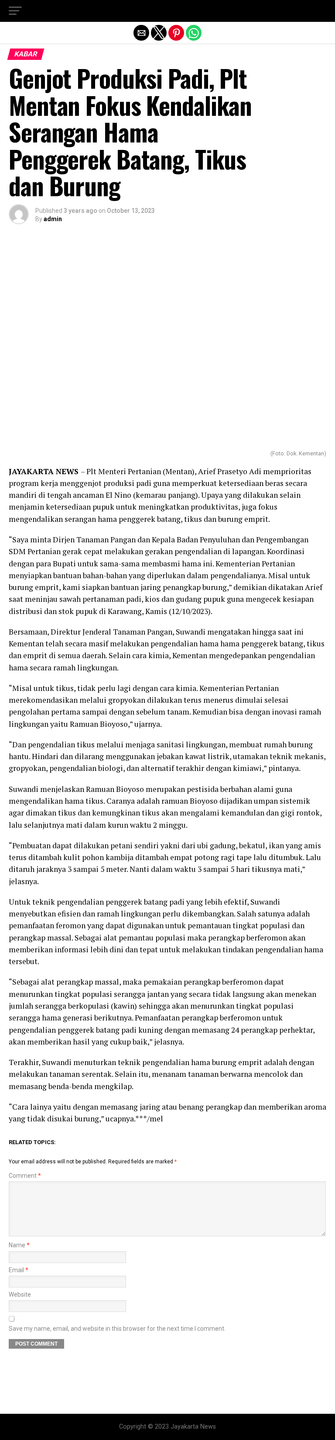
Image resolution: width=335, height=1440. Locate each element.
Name (19, 1245)
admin (53, 218)
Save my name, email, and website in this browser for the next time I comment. (117, 1328)
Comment (25, 1176)
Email (18, 1270)
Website (20, 1294)
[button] (15, 11)
